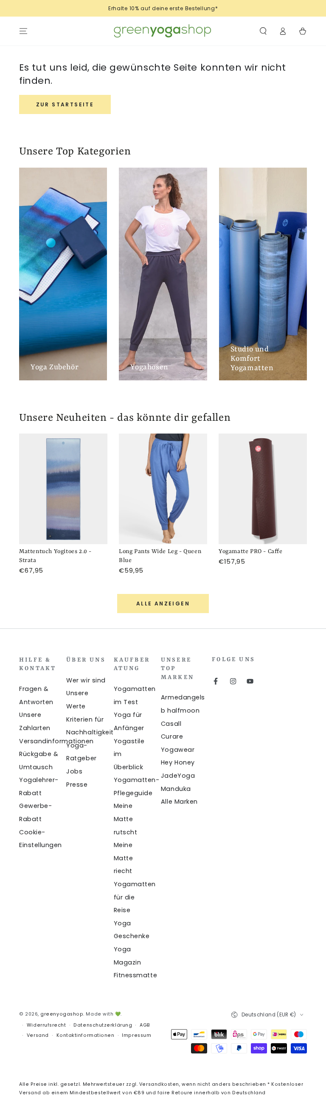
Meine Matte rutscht (126, 819)
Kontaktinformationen (85, 1035)
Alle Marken (179, 801)
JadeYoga (178, 775)
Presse (76, 784)
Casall (171, 723)
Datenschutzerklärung (102, 1025)
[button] (263, 31)
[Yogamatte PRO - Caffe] (263, 489)
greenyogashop (61, 1014)
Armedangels (183, 697)
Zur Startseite (65, 104)
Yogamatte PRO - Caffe (251, 551)
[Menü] (24, 31)
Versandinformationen (56, 741)
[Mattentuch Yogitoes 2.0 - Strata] (63, 489)
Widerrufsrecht (46, 1025)
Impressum (136, 1035)
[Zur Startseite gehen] (163, 31)
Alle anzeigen (163, 603)
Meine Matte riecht (123, 858)
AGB (145, 1025)
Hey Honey (178, 762)
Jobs (74, 771)
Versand (38, 1035)
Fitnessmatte (135, 975)
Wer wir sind (85, 680)
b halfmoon (180, 710)
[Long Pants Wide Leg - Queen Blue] (163, 489)
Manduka (176, 789)
